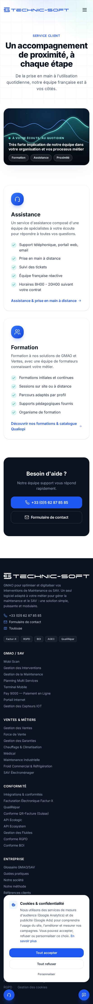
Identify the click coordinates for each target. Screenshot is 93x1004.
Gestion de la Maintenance (23, 674)
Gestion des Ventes (18, 728)
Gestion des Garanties (20, 741)
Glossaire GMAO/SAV (19, 867)
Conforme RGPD (16, 839)
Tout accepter (46, 953)
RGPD (8, 987)
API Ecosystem (15, 826)
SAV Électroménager (19, 772)
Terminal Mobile (15, 687)
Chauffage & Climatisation (23, 747)
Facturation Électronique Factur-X (28, 801)
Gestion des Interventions (22, 668)
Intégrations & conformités (23, 794)
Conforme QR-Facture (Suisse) (26, 813)
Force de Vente (15, 734)
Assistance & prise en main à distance (44, 300)
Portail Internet (14, 700)
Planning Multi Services (21, 680)
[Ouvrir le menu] (84, 9)
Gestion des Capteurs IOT (23, 706)
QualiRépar (12, 807)
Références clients (17, 893)
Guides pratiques (16, 873)
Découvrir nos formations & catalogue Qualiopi (44, 426)
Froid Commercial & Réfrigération (28, 766)
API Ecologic (13, 820)
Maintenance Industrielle (22, 760)
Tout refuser (46, 964)
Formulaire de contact (49, 517)
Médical (9, 753)
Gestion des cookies (32, 987)
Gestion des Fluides (18, 832)
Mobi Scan (11, 661)
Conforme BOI (14, 845)
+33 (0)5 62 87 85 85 (49, 502)
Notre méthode (15, 886)
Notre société (13, 880)
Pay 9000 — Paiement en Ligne (27, 693)
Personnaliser (46, 974)
